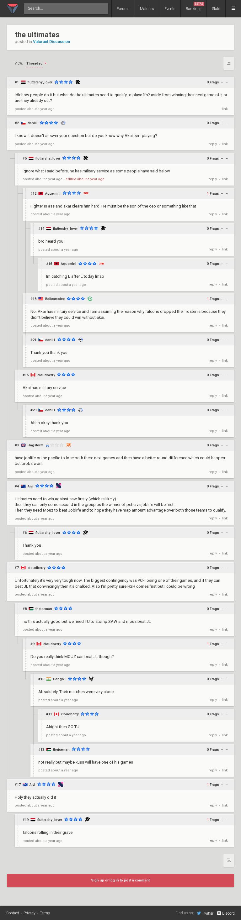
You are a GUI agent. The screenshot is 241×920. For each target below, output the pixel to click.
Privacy (29, 913)
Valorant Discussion (51, 41)
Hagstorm (35, 445)
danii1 (33, 123)
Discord (228, 913)
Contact (12, 913)
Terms (45, 913)
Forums (123, 9)
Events (169, 9)
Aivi (30, 486)
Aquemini (53, 194)
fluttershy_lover (40, 82)
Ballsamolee (55, 299)
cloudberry (46, 375)
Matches (147, 9)
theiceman (43, 609)
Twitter (207, 913)
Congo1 (59, 679)
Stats (216, 9)
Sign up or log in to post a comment (120, 880)
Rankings (194, 6)
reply (213, 144)
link (225, 109)
